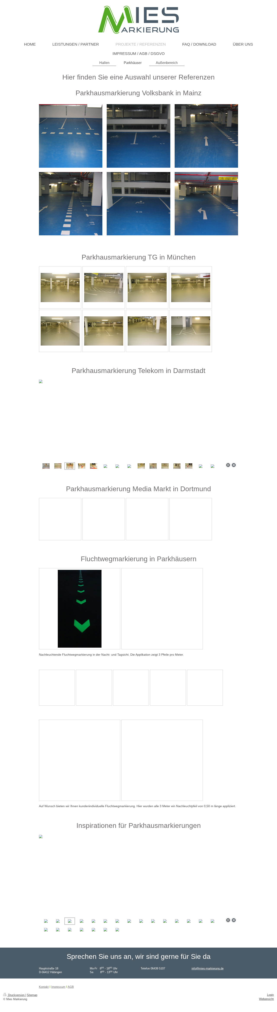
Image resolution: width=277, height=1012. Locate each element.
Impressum (58, 986)
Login (270, 994)
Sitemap (32, 995)
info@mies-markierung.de (208, 968)
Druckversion (16, 995)
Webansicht (266, 999)
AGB (71, 986)
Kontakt (44, 986)
